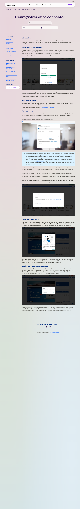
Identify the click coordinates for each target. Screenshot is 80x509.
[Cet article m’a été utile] (47, 327)
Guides (19, 9)
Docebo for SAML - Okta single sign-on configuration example (11, 75)
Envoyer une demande (55, 332)
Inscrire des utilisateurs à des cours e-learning (11, 80)
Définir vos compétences (11, 51)
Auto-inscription (9, 48)
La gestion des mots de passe (10, 64)
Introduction (8, 39)
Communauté (48, 4)
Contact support (12, 87)
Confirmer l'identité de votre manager (10, 54)
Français (70, 4)
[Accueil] (10, 5)
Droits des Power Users (10, 71)
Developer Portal (33, 4)
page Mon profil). (40, 161)
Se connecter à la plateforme (9, 43)
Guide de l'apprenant (26, 9)
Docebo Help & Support (11, 9)
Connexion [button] (73, 1)
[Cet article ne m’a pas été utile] (50, 327)
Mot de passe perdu (10, 45)
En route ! (33, 9)
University (41, 4)
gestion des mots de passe (48, 107)
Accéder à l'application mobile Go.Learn (10, 68)
